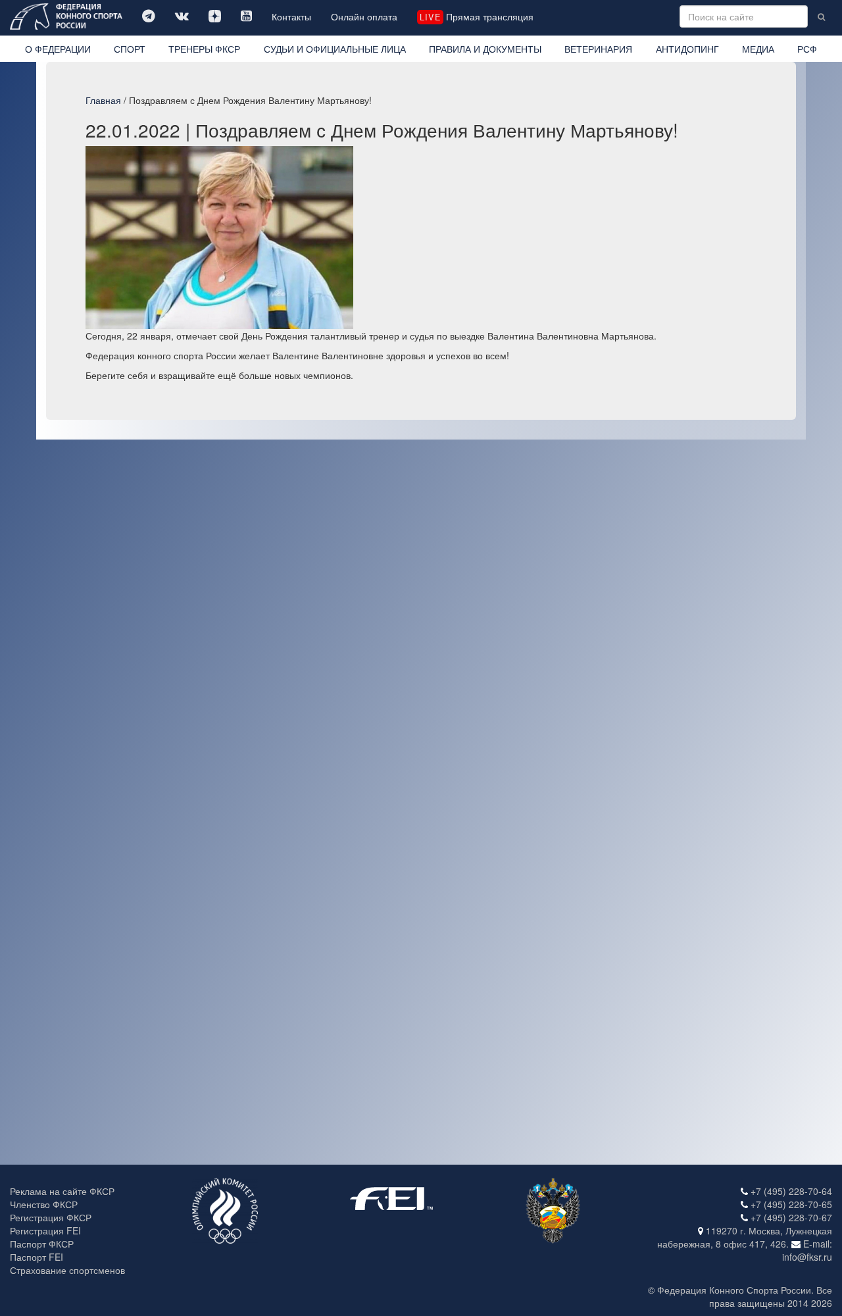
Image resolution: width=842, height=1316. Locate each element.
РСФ (807, 48)
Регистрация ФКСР (50, 1217)
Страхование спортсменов (67, 1270)
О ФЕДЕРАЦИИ (58, 48)
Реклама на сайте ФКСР (62, 1191)
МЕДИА (758, 48)
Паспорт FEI (36, 1256)
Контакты (291, 16)
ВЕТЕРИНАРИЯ (598, 48)
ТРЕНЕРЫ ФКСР (204, 48)
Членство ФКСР (44, 1204)
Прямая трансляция (476, 16)
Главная (103, 100)
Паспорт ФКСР (42, 1243)
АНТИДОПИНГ (687, 48)
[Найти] (821, 16)
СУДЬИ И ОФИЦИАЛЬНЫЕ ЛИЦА (335, 48)
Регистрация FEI (45, 1230)
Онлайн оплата (364, 16)
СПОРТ (129, 48)
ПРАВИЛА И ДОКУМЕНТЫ (485, 48)
